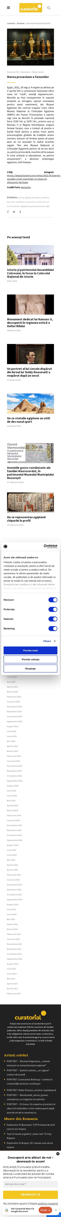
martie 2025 (12, 751)
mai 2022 (11, 919)
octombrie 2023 (14, 835)
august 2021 (12, 964)
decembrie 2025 (14, 706)
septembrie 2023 (15, 840)
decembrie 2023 (14, 825)
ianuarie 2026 (13, 701)
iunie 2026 (12, 677)
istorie (45, 197)
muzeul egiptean (16, 202)
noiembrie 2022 (14, 889)
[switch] (52, 609)
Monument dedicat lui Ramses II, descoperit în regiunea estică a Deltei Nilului (30, 322)
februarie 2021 (14, 993)
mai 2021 (11, 979)
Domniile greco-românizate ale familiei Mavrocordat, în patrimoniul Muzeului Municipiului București (30, 473)
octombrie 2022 (14, 894)
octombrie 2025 (14, 716)
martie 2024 (12, 810)
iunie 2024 (12, 795)
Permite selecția (30, 659)
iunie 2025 (12, 736)
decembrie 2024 (14, 766)
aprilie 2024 (12, 805)
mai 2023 (11, 860)
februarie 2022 (14, 934)
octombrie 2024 (14, 776)
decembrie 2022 (14, 885)
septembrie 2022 (15, 899)
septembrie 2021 (15, 959)
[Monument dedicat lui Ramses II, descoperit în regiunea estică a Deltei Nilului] (30, 305)
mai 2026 (11, 682)
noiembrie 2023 (14, 830)
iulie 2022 (11, 909)
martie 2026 (12, 692)
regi (47, 206)
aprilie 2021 (12, 983)
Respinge (30, 668)
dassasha (26, 187)
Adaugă (44, 1210)
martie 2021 (12, 988)
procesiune (37, 206)
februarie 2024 (14, 815)
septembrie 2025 (15, 721)
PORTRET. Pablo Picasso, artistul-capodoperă (31, 1090)
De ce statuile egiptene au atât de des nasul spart (28, 419)
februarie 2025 (14, 756)
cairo (21, 197)
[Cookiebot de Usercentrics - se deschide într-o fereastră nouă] (43, 546)
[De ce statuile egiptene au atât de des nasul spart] (30, 403)
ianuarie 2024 (13, 820)
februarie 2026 (14, 697)
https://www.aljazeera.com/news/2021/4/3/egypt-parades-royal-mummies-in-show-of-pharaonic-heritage (34, 179)
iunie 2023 (12, 855)
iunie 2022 (12, 914)
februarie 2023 (14, 875)
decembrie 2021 (14, 944)
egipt (28, 197)
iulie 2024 (11, 791)
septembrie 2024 (15, 781)
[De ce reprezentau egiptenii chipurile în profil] (30, 502)
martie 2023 (12, 870)
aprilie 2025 (12, 746)
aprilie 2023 (12, 865)
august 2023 (12, 845)
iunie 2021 (12, 974)
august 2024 (12, 786)
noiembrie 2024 (14, 771)
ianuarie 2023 (13, 880)
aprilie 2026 (12, 687)
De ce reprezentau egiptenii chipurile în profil (26, 518)
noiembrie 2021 (14, 949)
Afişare (47, 641)
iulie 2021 (11, 969)
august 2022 (12, 904)
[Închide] (56, 1210)
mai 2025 (11, 741)
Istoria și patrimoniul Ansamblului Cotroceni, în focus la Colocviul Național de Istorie (30, 273)
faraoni (36, 197)
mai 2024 (11, 800)
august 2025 (12, 726)
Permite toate (30, 650)
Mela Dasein (38, 72)
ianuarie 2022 (13, 939)
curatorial (11, 23)
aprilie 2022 (12, 924)
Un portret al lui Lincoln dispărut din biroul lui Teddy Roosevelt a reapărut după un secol (29, 372)
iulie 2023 (11, 850)
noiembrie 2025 (14, 711)
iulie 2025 (11, 731)
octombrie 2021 (14, 954)
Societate (20, 23)
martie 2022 (12, 929)
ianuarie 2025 (13, 761)
